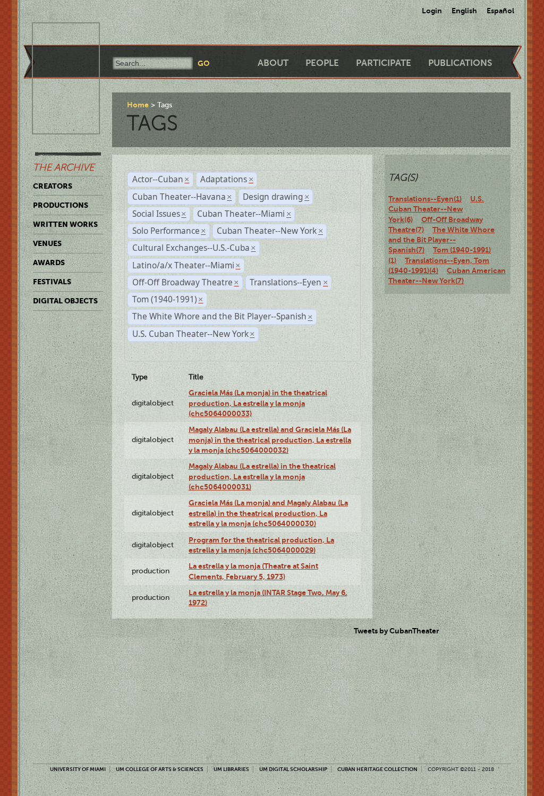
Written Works (65, 224)
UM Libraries (231, 769)
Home (138, 104)
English (464, 10)
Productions (60, 205)
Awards (49, 262)
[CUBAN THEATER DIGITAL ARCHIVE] (56, 35)
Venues (47, 243)
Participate (383, 63)
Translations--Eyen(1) (425, 198)
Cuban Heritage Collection (377, 769)
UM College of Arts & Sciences (159, 769)
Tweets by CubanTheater (396, 630)
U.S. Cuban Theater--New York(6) (436, 209)
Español (500, 10)
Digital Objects (65, 301)
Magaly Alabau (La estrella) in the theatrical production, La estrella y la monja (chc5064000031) (262, 476)
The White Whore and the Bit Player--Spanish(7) (441, 240)
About (273, 63)
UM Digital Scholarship (293, 769)
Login (432, 10)
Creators (52, 186)
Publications (460, 63)
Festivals (52, 281)
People (322, 63)
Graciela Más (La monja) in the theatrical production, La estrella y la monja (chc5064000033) (258, 403)
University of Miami (78, 769)
